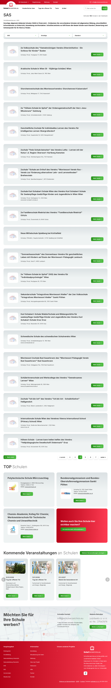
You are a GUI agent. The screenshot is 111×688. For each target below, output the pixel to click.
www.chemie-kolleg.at (31, 529)
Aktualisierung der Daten (37, 654)
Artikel (64, 8)
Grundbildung (7, 654)
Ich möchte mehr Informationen (73, 529)
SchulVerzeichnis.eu (9, 20)
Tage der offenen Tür (45, 8)
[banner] (10, 5)
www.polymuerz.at (30, 487)
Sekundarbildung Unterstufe (11, 658)
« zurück (62, 457)
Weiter (107, 579)
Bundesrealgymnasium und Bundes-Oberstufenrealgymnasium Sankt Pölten (80, 481)
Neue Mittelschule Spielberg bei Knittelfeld (41, 233)
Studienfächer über (28, 8)
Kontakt (55, 2)
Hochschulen (7, 673)
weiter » (103, 457)
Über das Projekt (35, 662)
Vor (3, 579)
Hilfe (31, 669)
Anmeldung (33, 651)
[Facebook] (85, 673)
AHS (4, 665)
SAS (18, 20)
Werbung (46, 2)
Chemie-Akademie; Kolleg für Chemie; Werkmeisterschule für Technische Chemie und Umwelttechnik (28, 517)
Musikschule (6, 677)
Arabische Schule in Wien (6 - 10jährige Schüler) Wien (46, 68)
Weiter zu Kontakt (97, 627)
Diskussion (33, 665)
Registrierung (36, 2)
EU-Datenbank (23, 2)
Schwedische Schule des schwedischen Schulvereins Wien (48, 336)
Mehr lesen (96, 54)
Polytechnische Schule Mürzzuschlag (28, 478)
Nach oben (10, 457)
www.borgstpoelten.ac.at (85, 493)
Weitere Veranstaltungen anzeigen (93, 553)
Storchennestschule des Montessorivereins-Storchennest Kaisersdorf (54, 89)
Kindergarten (7, 651)
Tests (57, 8)
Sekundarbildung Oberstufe (11, 662)
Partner (32, 673)
